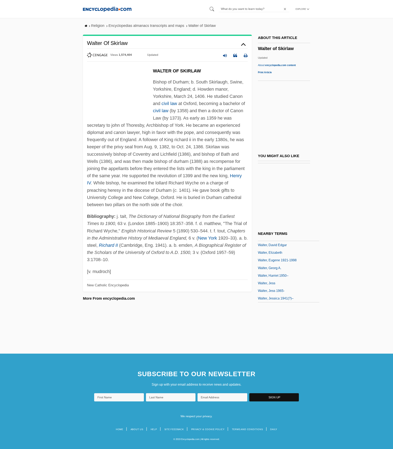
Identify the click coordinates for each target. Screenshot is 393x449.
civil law (169, 103)
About (277, 65)
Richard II (108, 245)
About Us (137, 429)
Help (154, 429)
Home (119, 429)
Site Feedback (174, 429)
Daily (273, 429)
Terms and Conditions (247, 429)
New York (207, 238)
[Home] (107, 8)
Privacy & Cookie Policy (208, 429)
